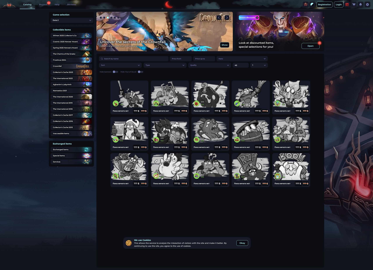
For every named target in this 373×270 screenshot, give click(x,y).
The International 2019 (63, 103)
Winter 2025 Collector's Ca (64, 35)
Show (225, 45)
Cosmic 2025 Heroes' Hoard (65, 42)
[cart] (354, 4)
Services (56, 162)
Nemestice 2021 (60, 91)
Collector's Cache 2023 (63, 72)
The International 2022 (63, 78)
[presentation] (305, 4)
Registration (324, 4)
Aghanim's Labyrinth (62, 84)
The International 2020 (63, 97)
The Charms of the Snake (64, 54)
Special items (59, 156)
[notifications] (361, 4)
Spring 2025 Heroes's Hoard (65, 48)
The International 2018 (63, 109)
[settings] (367, 4)
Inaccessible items (61, 133)
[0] (354, 4)
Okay (242, 243)
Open (311, 46)
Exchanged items (60, 149)
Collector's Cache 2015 (63, 127)
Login (339, 4)
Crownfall (57, 66)
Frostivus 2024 (59, 60)
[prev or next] (218, 17)
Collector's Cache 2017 (63, 115)
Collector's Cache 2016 (63, 121)
